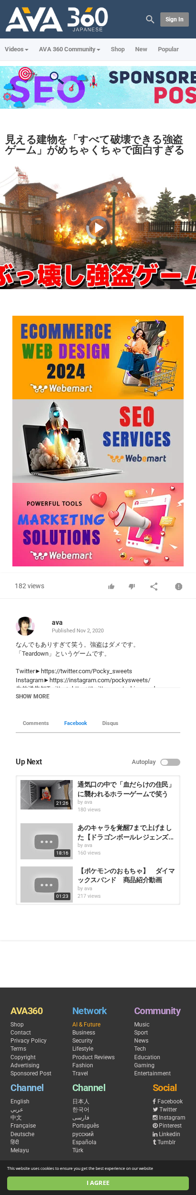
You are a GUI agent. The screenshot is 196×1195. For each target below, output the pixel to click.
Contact (20, 1032)
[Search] (150, 18)
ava (57, 622)
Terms (18, 1048)
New (141, 49)
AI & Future (86, 1024)
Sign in (175, 19)
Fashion (82, 1065)
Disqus (110, 723)
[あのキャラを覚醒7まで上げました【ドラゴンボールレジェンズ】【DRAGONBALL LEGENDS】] (46, 841)
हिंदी (14, 1142)
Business (83, 1032)
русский (83, 1134)
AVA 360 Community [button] (67, 49)
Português (85, 1125)
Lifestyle (82, 1048)
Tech (140, 1048)
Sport (141, 1032)
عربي (16, 1109)
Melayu (19, 1150)
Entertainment (152, 1073)
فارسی (80, 1117)
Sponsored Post (30, 1073)
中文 (16, 1117)
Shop (118, 49)
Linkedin (169, 1134)
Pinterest (170, 1125)
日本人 (80, 1101)
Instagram (172, 1117)
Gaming (144, 1065)
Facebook (75, 723)
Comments (36, 723)
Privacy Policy (28, 1040)
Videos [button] (14, 49)
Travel (80, 1073)
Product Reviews (93, 1057)
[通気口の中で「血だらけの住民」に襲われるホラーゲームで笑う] (46, 794)
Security (82, 1040)
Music (141, 1024)
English (19, 1101)
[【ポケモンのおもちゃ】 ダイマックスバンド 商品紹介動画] (46, 884)
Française (23, 1125)
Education (147, 1057)
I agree (98, 1183)
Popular (168, 49)
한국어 (80, 1109)
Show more (32, 696)
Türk (77, 1150)
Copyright (23, 1057)
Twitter (168, 1109)
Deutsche (22, 1134)
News (141, 1040)
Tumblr (166, 1142)
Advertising (24, 1065)
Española (84, 1142)
